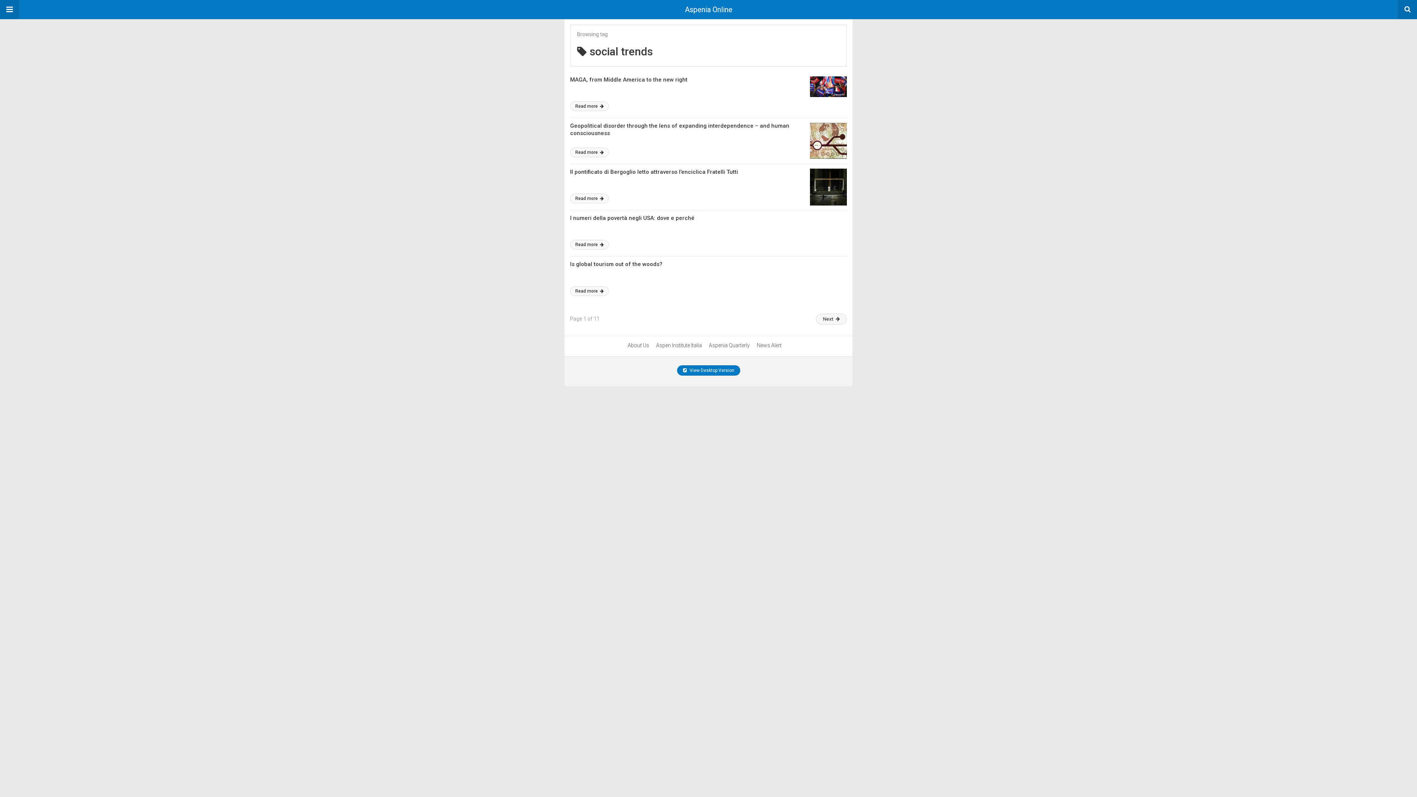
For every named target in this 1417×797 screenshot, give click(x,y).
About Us (638, 345)
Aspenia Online (708, 9)
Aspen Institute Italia (679, 345)
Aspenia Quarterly (729, 345)
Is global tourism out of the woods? (616, 264)
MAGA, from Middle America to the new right (628, 79)
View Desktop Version (711, 370)
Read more (587, 106)
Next (828, 319)
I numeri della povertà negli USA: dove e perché (632, 218)
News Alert (769, 345)
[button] (9, 9)
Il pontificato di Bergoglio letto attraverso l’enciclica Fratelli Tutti (654, 172)
